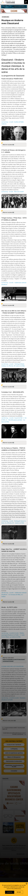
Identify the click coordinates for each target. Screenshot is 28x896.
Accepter (9, 892)
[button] (26, 884)
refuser (19, 892)
